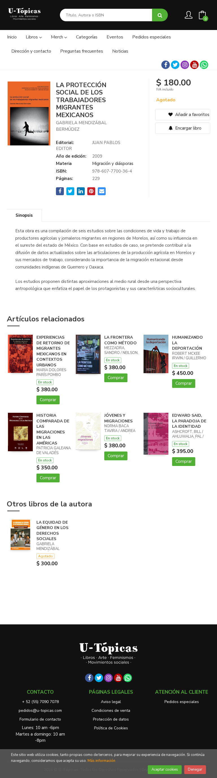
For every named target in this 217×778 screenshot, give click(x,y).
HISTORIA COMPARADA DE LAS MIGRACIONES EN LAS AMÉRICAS (52, 429)
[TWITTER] (175, 65)
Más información (101, 760)
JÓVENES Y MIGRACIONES (118, 418)
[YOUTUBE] (194, 65)
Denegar (195, 769)
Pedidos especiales (181, 701)
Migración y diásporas (112, 163)
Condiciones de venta (111, 710)
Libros (32, 37)
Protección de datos (111, 719)
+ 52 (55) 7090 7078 (40, 701)
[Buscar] (160, 15)
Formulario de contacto (40, 719)
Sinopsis (24, 215)
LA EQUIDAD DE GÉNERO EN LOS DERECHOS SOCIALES (52, 531)
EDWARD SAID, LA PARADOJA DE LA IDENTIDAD (189, 421)
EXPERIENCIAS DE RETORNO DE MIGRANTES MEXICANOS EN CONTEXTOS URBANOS (53, 351)
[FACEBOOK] (165, 65)
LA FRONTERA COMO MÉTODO (120, 340)
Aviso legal (111, 701)
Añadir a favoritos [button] (191, 114)
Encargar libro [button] (187, 128)
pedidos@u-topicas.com (40, 710)
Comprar (48, 400)
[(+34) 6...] (204, 65)
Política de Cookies (111, 728)
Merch (57, 37)
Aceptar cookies (164, 769)
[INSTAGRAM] (185, 65)
